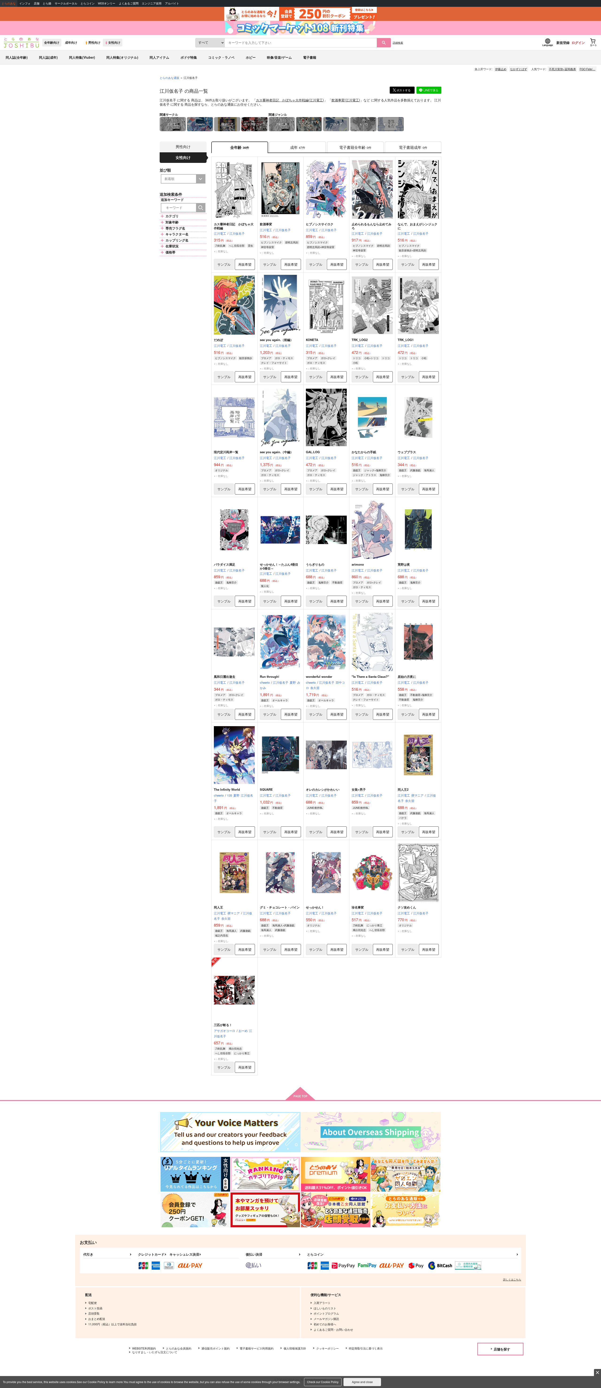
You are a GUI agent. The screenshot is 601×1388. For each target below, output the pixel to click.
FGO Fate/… (587, 69)
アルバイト (172, 3)
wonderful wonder (319, 676)
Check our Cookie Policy (323, 1382)
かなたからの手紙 (364, 452)
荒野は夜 (404, 564)
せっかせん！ (315, 907)
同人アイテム (159, 57)
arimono (358, 564)
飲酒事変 (338, 100)
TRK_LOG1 (406, 339)
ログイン (578, 42)
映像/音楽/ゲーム (279, 57)
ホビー (251, 57)
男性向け (94, 42)
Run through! (269, 676)
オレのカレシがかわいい (322, 789)
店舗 (36, 3)
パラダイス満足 (224, 564)
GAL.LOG (313, 452)
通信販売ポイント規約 (215, 1348)
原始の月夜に (407, 676)
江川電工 (316, 100)
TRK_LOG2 (360, 339)
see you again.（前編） (276, 339)
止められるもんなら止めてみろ (371, 226)
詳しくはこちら (512, 1279)
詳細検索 (398, 42)
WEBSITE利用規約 (144, 1348)
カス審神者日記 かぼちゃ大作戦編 (282, 100)
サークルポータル (66, 3)
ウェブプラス (407, 452)
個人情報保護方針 (295, 1348)
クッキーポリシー (327, 1348)
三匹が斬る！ (223, 1025)
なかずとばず (518, 69)
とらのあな (9, 3)
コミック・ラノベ (221, 57)
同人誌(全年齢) (17, 57)
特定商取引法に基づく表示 (366, 1348)
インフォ (25, 3)
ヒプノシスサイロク (319, 224)
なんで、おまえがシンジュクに (417, 226)
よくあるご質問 (129, 3)
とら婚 (47, 3)
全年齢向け (51, 42)
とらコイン (88, 3)
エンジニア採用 (152, 3)
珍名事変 (358, 907)
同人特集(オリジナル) (122, 57)
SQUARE (266, 789)
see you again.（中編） (276, 452)
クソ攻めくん (407, 907)
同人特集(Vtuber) (82, 57)
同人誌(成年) (48, 57)
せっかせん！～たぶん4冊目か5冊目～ (279, 566)
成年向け (71, 42)
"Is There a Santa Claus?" (370, 676)
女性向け (114, 42)
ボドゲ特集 (189, 57)
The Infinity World (227, 789)
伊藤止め (500, 69)
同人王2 (403, 789)
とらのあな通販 (169, 78)
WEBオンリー (106, 3)
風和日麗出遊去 (224, 676)
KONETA (312, 339)
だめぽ (218, 339)
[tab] (297, 147)
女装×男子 (359, 789)
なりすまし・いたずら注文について (154, 1352)
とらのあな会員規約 (178, 1348)
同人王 (218, 907)
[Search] (200, 207)
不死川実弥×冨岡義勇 (562, 69)
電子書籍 (309, 57)
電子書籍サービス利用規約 (257, 1348)
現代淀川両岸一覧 (226, 452)
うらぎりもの (315, 564)
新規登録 (563, 42)
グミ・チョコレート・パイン (280, 907)
